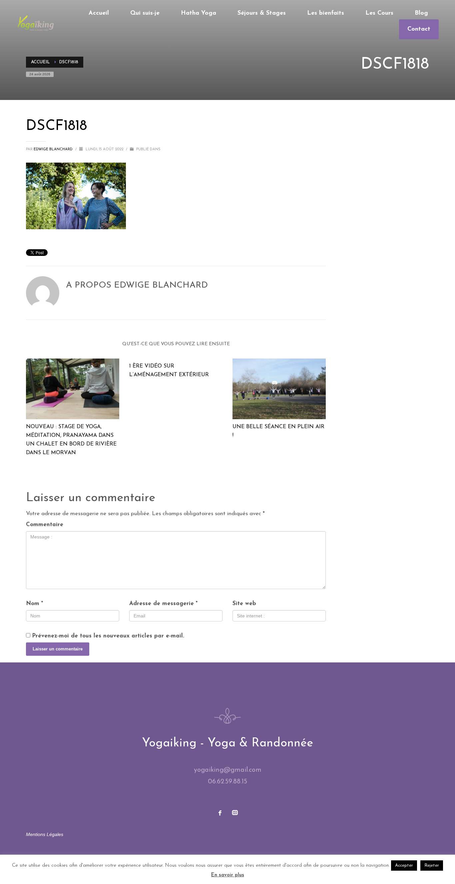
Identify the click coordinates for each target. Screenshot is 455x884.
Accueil (40, 62)
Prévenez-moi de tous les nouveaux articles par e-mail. (108, 636)
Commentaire (44, 524)
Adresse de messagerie (163, 603)
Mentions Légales (44, 834)
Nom (34, 603)
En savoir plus (227, 875)
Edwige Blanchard (54, 149)
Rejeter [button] (431, 865)
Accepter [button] (404, 865)
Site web (244, 603)
